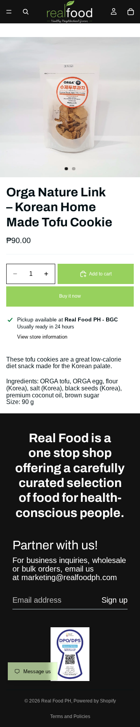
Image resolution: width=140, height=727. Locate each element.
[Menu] (9, 12)
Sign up (115, 600)
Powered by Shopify (95, 701)
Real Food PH (56, 701)
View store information (42, 337)
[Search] (25, 11)
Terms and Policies (70, 716)
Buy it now (70, 296)
